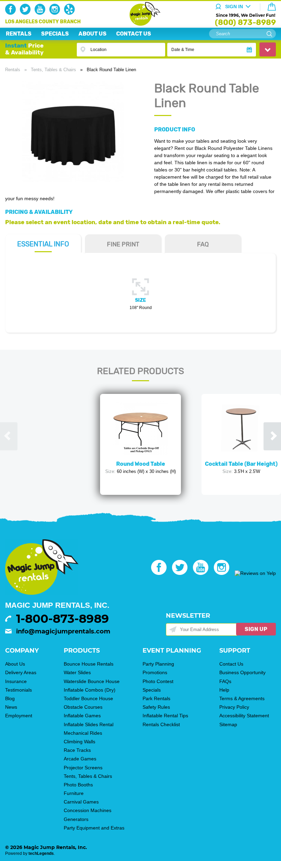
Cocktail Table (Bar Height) (241, 464)
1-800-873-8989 (62, 619)
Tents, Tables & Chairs (53, 69)
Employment (18, 715)
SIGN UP (256, 629)
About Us (15, 664)
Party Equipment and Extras (94, 828)
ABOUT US (92, 33)
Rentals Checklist (161, 724)
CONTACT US (133, 33)
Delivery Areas (20, 672)
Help (224, 690)
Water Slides (77, 672)
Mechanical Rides (83, 733)
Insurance (16, 681)
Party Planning (158, 664)
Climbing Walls (79, 741)
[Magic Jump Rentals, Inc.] (140, 24)
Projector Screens (83, 767)
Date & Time (182, 49)
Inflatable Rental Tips (165, 715)
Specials (152, 690)
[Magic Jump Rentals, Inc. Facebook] (12, 13)
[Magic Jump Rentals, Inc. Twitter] (26, 13)
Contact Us (231, 664)
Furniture (74, 793)
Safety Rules (156, 707)
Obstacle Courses (83, 707)
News (11, 707)
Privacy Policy (234, 707)
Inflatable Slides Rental (88, 724)
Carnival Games (81, 802)
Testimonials (18, 690)
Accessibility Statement (244, 715)
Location (98, 49)
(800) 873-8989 (245, 22)
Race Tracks (77, 750)
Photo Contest (158, 681)
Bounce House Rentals (88, 664)
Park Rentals (156, 698)
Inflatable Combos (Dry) (89, 690)
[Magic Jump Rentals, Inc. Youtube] (41, 13)
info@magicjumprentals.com (63, 631)
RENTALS (19, 33)
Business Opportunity (242, 672)
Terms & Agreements (242, 698)
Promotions (155, 672)
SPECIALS (55, 33)
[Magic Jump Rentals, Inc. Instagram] (56, 13)
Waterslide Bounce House (92, 681)
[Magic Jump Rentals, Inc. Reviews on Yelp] (255, 573)
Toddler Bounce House (88, 698)
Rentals (12, 69)
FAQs (225, 681)
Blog (10, 698)
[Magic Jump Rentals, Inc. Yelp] (70, 13)
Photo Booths (78, 784)
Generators (76, 819)
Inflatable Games (82, 715)
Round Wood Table (140, 464)
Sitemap (228, 724)
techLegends (41, 853)
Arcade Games (80, 758)
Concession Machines (87, 810)
